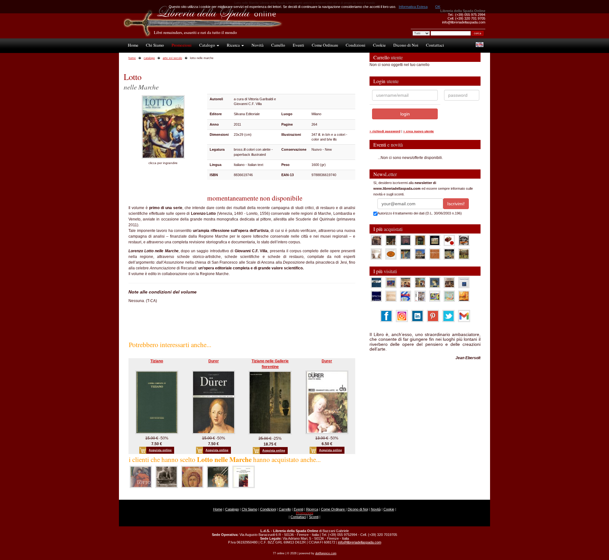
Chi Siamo (155, 45)
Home (133, 45)
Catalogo (207, 45)
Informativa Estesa (413, 7)
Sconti (313, 517)
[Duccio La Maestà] (192, 476)
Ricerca (234, 45)
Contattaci (435, 45)
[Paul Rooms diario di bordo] (449, 296)
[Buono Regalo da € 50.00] (449, 240)
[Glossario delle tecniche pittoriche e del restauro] (243, 476)
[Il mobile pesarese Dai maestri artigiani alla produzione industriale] (391, 254)
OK (437, 7)
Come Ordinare (325, 45)
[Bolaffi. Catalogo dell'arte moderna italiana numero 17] (449, 282)
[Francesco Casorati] (464, 282)
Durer (213, 361)
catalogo (149, 58)
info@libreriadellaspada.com (359, 542)
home (132, 58)
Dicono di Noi (405, 45)
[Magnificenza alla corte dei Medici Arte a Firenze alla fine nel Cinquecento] (449, 254)
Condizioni (355, 45)
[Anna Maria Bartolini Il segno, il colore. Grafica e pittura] (376, 282)
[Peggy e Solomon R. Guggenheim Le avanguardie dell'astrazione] (435, 296)
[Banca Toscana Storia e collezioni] (420, 240)
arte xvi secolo (172, 58)
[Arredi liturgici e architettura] (166, 476)
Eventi (298, 45)
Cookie (379, 45)
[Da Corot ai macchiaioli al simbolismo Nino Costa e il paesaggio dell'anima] (420, 282)
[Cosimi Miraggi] (464, 296)
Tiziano (156, 361)
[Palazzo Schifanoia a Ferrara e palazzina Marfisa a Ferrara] (405, 282)
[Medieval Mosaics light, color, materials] (405, 254)
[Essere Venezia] (405, 240)
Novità (258, 45)
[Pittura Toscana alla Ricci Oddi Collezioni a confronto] (464, 254)
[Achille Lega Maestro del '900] (435, 240)
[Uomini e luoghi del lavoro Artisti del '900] (391, 282)
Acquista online (160, 450)
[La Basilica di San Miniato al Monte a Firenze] (420, 254)
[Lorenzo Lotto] (140, 476)
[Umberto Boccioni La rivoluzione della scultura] (464, 240)
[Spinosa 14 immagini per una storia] (376, 296)
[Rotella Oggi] (420, 296)
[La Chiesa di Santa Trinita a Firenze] (376, 240)
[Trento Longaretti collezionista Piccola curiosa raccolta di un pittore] (435, 282)
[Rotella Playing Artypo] (405, 296)
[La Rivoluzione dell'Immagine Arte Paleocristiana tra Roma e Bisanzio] (218, 476)
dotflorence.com (326, 553)
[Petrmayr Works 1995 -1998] (391, 296)
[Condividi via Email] (464, 315)
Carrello (278, 45)
